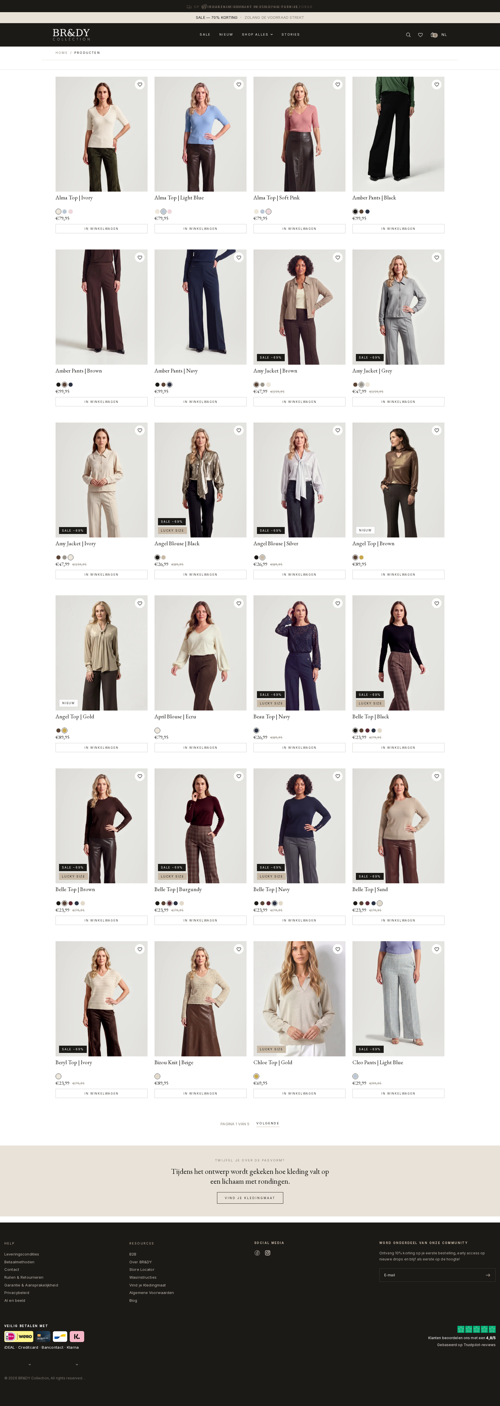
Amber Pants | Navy (176, 371)
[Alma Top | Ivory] (102, 134)
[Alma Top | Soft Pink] (71, 212)
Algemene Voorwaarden (151, 1292)
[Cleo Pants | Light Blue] (398, 998)
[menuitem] (205, 35)
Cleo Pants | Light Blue (377, 1062)
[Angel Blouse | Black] (201, 480)
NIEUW (226, 34)
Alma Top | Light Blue (179, 197)
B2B (132, 1254)
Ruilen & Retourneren (24, 1277)
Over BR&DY (140, 1262)
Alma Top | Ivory (74, 197)
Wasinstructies (143, 1277)
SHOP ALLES (255, 34)
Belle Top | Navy (271, 889)
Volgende (268, 1123)
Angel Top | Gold (75, 716)
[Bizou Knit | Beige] (201, 998)
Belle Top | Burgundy (178, 889)
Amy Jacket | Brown (275, 371)
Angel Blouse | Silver (275, 543)
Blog (133, 1300)
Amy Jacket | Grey (372, 371)
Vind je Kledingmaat (147, 1285)
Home (62, 53)
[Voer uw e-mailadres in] (488, 1275)
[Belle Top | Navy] (374, 730)
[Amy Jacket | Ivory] (268, 385)
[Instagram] (268, 1253)
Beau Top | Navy (271, 716)
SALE (205, 34)
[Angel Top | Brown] (398, 480)
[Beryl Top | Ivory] (102, 998)
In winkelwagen (101, 228)
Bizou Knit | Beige (174, 1062)
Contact (11, 1269)
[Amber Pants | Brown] (361, 212)
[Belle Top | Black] (398, 653)
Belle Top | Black (370, 716)
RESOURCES (142, 1243)
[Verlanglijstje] (420, 35)
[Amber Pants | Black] (398, 134)
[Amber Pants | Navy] (367, 212)
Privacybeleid (16, 1292)
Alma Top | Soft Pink (276, 197)
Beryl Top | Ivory (74, 1062)
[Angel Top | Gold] (361, 557)
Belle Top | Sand (370, 889)
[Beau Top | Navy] (299, 653)
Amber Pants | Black (374, 197)
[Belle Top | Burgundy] (367, 730)
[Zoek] (408, 35)
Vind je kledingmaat (250, 1198)
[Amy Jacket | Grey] (262, 385)
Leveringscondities (21, 1254)
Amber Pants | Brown (79, 371)
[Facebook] (257, 1253)
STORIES (291, 34)
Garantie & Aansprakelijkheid (31, 1285)
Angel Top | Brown (373, 543)
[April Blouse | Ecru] (201, 653)
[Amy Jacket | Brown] (299, 307)
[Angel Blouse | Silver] (163, 557)
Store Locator (142, 1269)
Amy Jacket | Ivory (76, 543)
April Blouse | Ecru (175, 716)
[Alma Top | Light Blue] (64, 212)
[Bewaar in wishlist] (140, 84)
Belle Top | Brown (75, 889)
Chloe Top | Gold (272, 1062)
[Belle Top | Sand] (380, 730)
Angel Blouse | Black (177, 543)
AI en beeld (14, 1300)
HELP (9, 1243)
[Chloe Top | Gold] (299, 998)
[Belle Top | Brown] (361, 730)
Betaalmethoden (19, 1262)
